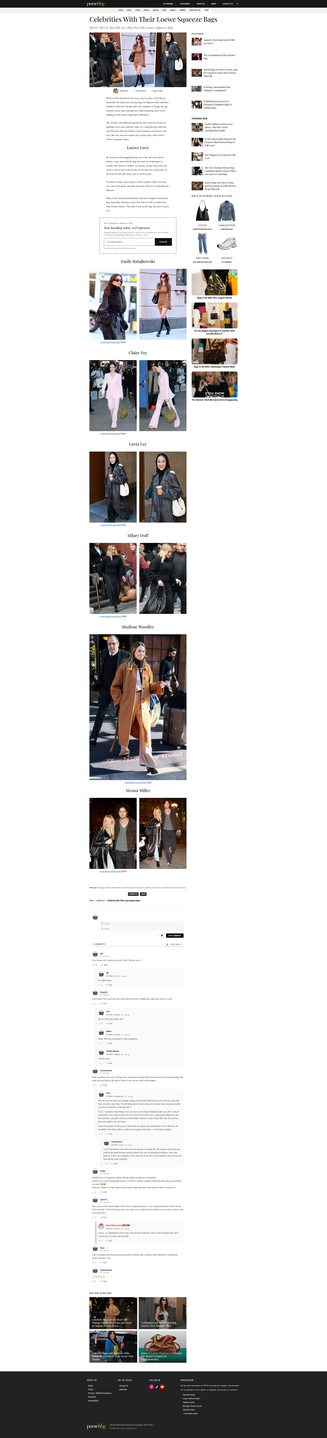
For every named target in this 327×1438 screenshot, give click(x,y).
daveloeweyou (119, 1096)
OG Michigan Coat (226, 229)
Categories (185, 4)
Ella (116, 976)
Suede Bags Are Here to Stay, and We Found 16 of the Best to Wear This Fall (220, 73)
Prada (146, 10)
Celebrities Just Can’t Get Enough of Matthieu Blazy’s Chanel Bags (217, 104)
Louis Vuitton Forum (191, 1398)
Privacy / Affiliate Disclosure (99, 1393)
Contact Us (228, 4)
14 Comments (141, 91)
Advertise (123, 1389)
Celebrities (133, 894)
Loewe (206, 10)
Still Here (202, 258)
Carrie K (117, 1228)
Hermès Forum (189, 1395)
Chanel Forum (188, 1402)
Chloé (137, 10)
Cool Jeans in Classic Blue (202, 262)
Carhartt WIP (226, 225)
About (90, 1386)
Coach (120, 10)
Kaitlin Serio (124, 91)
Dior (164, 10)
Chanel (173, 10)
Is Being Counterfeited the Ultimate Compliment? (217, 89)
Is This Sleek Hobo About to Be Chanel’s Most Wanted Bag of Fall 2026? (220, 142)
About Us (201, 4)
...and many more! (190, 1413)
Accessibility (93, 1400)
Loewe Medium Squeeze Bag (110, 616)
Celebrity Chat (189, 1410)
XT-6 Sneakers (227, 262)
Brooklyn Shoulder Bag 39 (202, 229)
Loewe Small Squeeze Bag (110, 342)
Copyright (92, 1397)
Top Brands (168, 4)
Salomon (226, 258)
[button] (237, 3)
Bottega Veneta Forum (192, 1406)
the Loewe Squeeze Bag (141, 98)
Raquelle (117, 1015)
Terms (90, 1389)
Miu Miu (156, 10)
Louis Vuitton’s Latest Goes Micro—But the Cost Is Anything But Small (218, 127)
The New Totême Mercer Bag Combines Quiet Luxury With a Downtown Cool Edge (220, 171)
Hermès (182, 10)
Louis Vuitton (194, 10)
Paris (121, 1145)
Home (91, 900)
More (213, 4)
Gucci (129, 10)
